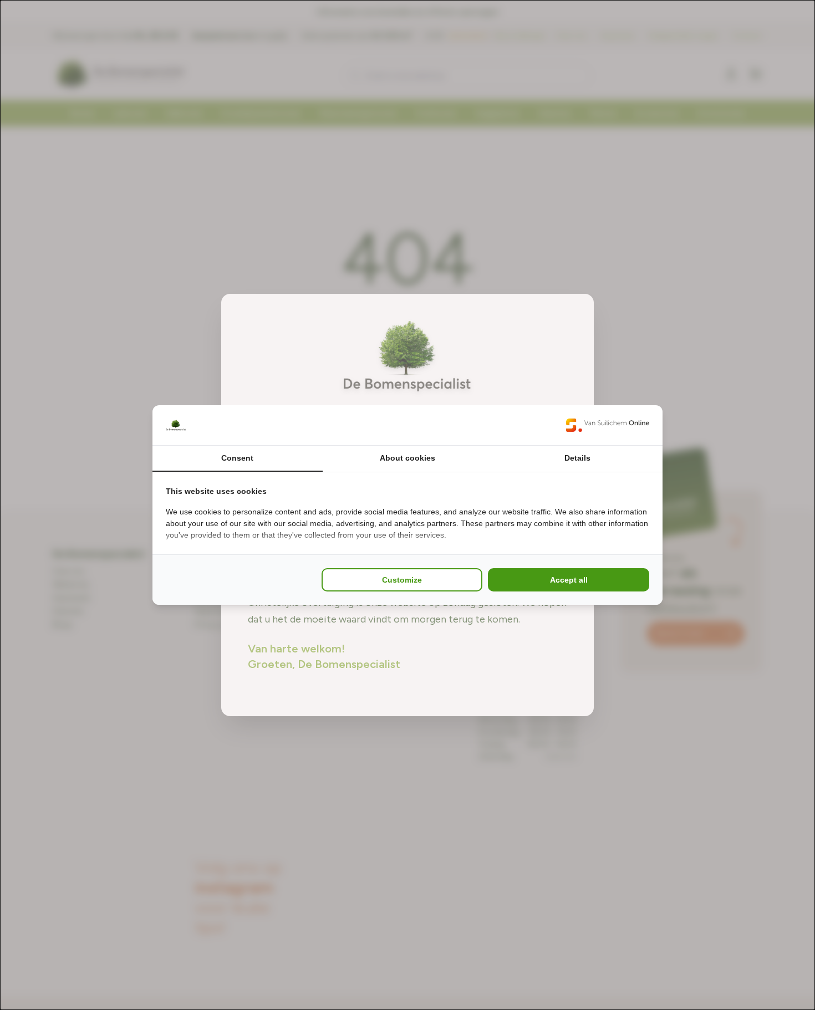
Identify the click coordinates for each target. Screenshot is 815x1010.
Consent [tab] (237, 457)
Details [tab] (577, 457)
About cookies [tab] (407, 457)
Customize (402, 579)
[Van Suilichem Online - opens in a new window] (607, 425)
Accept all (569, 579)
